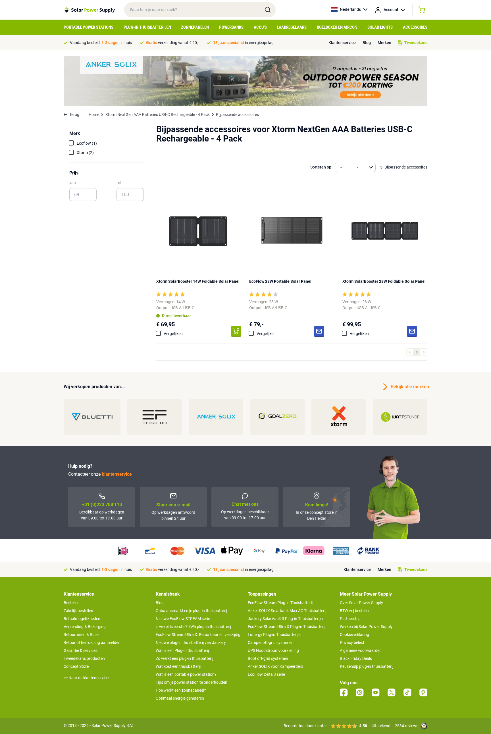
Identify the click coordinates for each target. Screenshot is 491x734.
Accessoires (415, 27)
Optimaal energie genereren (180, 698)
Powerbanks (231, 27)
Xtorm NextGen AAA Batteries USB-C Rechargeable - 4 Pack (157, 114)
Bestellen (72, 602)
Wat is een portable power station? (186, 674)
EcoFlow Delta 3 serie (266, 674)
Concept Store (76, 666)
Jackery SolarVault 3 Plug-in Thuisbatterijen (286, 618)
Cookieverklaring (354, 634)
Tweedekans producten (84, 658)
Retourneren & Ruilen (82, 634)
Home (94, 114)
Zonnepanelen (195, 27)
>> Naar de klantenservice (86, 677)
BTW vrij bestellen (355, 610)
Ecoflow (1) (87, 143)
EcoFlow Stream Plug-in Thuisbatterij (280, 602)
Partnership (350, 618)
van (72, 182)
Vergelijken (173, 333)
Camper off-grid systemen (271, 642)
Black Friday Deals (356, 658)
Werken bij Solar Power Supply (366, 626)
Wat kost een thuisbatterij (178, 666)
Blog (367, 42)
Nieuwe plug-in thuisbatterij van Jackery (191, 642)
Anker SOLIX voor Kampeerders (275, 666)
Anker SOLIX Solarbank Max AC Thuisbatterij (287, 610)
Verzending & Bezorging (85, 626)
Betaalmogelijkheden (82, 618)
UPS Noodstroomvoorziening (273, 650)
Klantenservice (342, 42)
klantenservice (117, 474)
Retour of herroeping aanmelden (92, 642)
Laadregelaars (292, 27)
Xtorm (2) (85, 152)
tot (119, 182)
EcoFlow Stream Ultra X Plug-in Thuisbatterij (286, 626)
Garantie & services (80, 650)
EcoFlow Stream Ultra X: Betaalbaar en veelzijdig (198, 634)
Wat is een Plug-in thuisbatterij (182, 650)
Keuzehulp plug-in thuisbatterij (366, 666)
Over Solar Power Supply (361, 602)
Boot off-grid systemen (268, 658)
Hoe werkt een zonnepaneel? (181, 690)
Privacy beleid (352, 642)
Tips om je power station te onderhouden (191, 682)
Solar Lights (380, 27)
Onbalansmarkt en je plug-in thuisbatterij (191, 610)
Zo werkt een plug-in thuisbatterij (184, 658)
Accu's (260, 27)
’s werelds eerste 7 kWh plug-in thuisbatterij (193, 626)
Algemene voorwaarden (361, 650)
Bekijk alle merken (409, 386)
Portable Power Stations (88, 27)
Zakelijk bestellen (78, 610)
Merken (384, 42)
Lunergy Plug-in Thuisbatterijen (275, 634)
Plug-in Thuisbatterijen (147, 27)
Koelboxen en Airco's (337, 27)
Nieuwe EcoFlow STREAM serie (183, 618)
